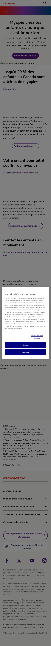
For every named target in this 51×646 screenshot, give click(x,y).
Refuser (25, 345)
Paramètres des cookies (37, 337)
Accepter (25, 352)
